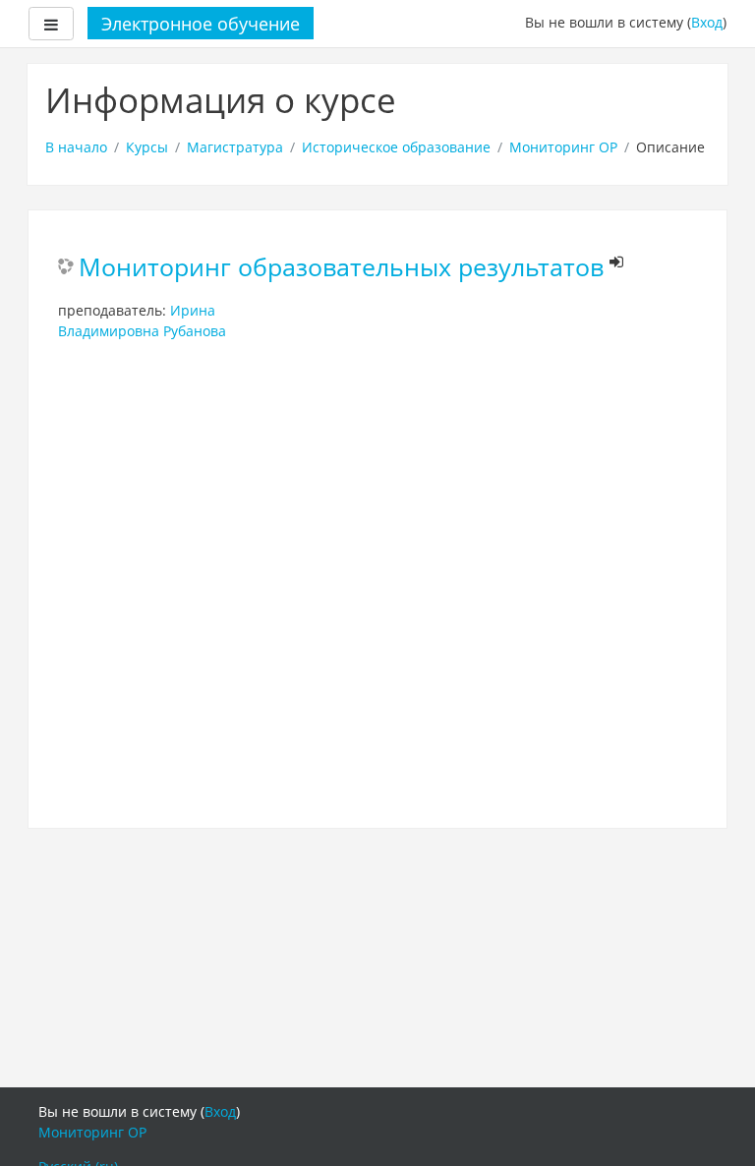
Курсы (147, 147)
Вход (707, 22)
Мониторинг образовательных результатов (341, 268)
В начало (76, 147)
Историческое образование (396, 147)
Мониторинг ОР (563, 147)
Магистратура (235, 147)
